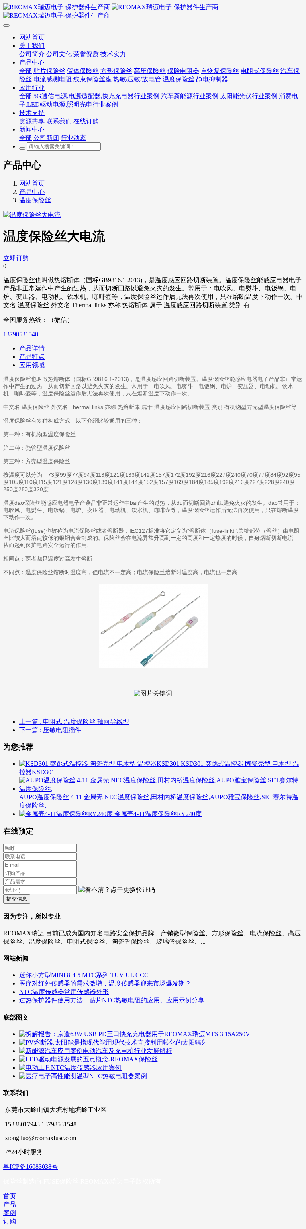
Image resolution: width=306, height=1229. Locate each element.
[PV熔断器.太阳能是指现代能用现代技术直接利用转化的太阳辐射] (113, 1042)
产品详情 (32, 348)
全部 (25, 70)
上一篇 (74, 721)
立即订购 (16, 258)
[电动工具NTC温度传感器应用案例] (70, 1067)
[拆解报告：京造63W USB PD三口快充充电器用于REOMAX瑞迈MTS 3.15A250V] (134, 1034)
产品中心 (32, 191)
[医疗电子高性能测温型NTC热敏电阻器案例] (83, 1076)
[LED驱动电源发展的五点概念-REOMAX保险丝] (88, 1059)
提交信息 (16, 899)
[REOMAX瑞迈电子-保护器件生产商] (153, 11)
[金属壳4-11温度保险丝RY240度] (66, 813)
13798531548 (20, 334)
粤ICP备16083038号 (30, 1166)
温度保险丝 (35, 200)
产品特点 (32, 356)
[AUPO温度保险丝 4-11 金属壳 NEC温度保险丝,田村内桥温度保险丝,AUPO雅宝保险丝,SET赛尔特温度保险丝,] (161, 788)
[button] (116, 890)
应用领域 (32, 365)
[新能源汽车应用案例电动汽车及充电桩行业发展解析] (95, 1050)
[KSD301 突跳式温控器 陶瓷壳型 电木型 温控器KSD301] (100, 763)
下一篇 (50, 730)
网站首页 (32, 183)
